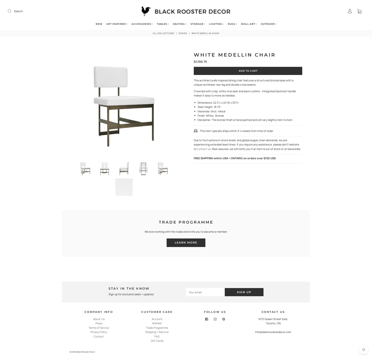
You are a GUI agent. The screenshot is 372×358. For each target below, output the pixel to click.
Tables (162, 23)
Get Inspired (116, 23)
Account (157, 319)
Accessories (141, 23)
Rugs (231, 23)
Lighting (215, 23)
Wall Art (248, 23)
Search (18, 11)
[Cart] (359, 11)
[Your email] (205, 292)
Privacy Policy (98, 332)
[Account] (350, 11)
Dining (183, 33)
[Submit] (12, 11)
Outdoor (268, 23)
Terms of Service (99, 328)
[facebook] (206, 319)
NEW (99, 23)
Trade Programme (157, 328)
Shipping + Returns (157, 332)
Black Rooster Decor (86, 351)
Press (99, 323)
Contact (99, 336)
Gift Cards (157, 341)
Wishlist (157, 323)
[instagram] (215, 319)
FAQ (156, 336)
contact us (204, 149)
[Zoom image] (124, 103)
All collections (163, 33)
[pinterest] (223, 319)
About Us (99, 319)
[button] (81, 103)
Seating (179, 23)
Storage (196, 23)
